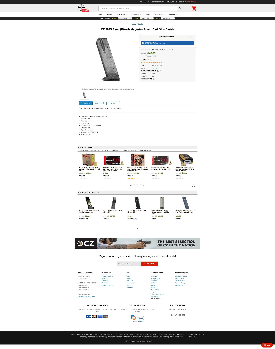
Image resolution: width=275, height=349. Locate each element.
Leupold (153, 292)
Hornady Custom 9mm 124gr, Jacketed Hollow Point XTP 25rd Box (89, 169)
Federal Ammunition (158, 294)
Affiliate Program (108, 285)
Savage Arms (155, 278)
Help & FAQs (179, 278)
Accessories (136, 15)
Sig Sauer (154, 283)
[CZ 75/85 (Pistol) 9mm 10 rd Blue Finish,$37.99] (113, 203)
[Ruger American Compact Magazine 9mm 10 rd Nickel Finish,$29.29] (161, 203)
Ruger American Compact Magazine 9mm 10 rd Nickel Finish (160, 212)
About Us (105, 278)
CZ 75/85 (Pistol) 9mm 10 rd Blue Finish (112, 211)
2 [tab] (134, 185)
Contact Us (179, 285)
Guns (100, 15)
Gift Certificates (158, 2)
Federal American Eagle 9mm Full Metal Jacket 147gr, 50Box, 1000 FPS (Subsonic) (113, 169)
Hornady (154, 281)
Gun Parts (121, 15)
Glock (153, 287)
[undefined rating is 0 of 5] (146, 49)
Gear (148, 15)
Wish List (170, 2)
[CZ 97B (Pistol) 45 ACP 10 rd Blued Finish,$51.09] (137, 203)
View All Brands (156, 299)
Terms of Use (179, 281)
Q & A (113, 103)
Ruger (153, 285)
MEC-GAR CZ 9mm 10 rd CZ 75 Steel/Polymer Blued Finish (186, 211)
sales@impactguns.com (86, 296)
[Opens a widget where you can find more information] (267, 345)
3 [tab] (137, 185)
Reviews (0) (99, 103)
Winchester (155, 290)
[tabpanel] (90, 168)
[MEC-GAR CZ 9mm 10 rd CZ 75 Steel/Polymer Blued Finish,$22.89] (185, 203)
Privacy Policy (180, 283)
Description (86, 103)
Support (172, 15)
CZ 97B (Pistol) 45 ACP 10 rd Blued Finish (137, 211)
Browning (154, 276)
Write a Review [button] (168, 49)
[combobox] (138, 8)
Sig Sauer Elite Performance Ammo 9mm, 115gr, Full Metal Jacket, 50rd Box (185, 169)
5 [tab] (144, 185)
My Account (144, 2)
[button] (137, 318)
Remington (155, 296)
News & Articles (107, 276)
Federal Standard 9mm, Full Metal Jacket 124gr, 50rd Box (160, 168)
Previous (81, 185)
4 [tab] (141, 185)
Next (193, 185)
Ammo (109, 15)
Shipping (105, 281)
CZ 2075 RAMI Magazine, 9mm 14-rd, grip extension (89, 211)
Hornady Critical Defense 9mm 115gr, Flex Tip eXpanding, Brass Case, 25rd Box (137, 169)
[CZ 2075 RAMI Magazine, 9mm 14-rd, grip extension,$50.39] (89, 203)
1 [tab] (130, 185)
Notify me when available (151, 62)
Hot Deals (159, 15)
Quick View (89, 160)
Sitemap (105, 283)
